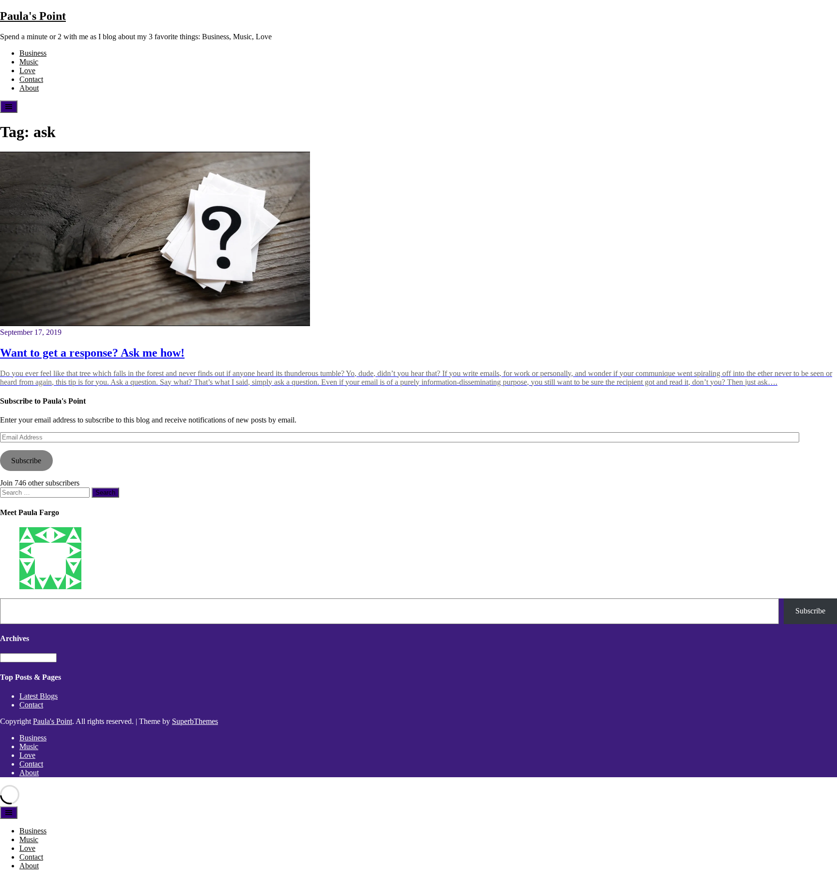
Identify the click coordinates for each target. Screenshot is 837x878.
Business (32, 53)
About (29, 88)
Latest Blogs (38, 696)
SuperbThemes (195, 721)
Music (28, 62)
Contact (31, 79)
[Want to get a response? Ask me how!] (155, 323)
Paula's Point (33, 16)
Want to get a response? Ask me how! (92, 352)
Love (27, 70)
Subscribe (26, 460)
